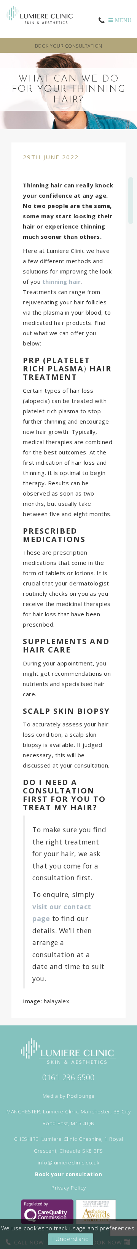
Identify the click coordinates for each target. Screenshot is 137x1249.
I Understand (71, 1239)
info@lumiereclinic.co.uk (69, 1162)
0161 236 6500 (68, 1077)
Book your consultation (68, 46)
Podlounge (81, 1095)
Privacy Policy (68, 1187)
